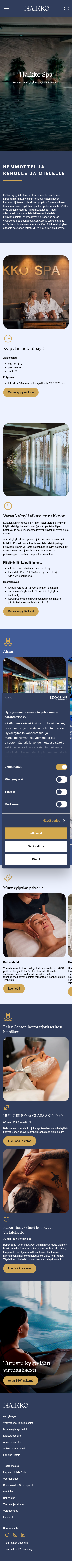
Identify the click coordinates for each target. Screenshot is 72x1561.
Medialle (8, 1491)
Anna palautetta (12, 1442)
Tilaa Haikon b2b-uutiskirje (18, 1549)
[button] (6, 8)
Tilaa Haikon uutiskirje (15, 1542)
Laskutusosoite (12, 1435)
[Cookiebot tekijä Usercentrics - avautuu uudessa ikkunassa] (50, 698)
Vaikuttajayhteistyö (14, 1448)
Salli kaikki (35, 833)
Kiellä (36, 859)
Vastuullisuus (11, 1478)
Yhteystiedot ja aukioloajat (18, 1422)
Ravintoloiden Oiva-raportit (18, 1485)
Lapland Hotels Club (14, 1472)
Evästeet (8, 1517)
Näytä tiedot (51, 820)
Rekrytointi (9, 1497)
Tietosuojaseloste (13, 1504)
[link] (7, 1535)
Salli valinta (36, 846)
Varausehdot (10, 1510)
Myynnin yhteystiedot (15, 1429)
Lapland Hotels (11, 1454)
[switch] (61, 779)
